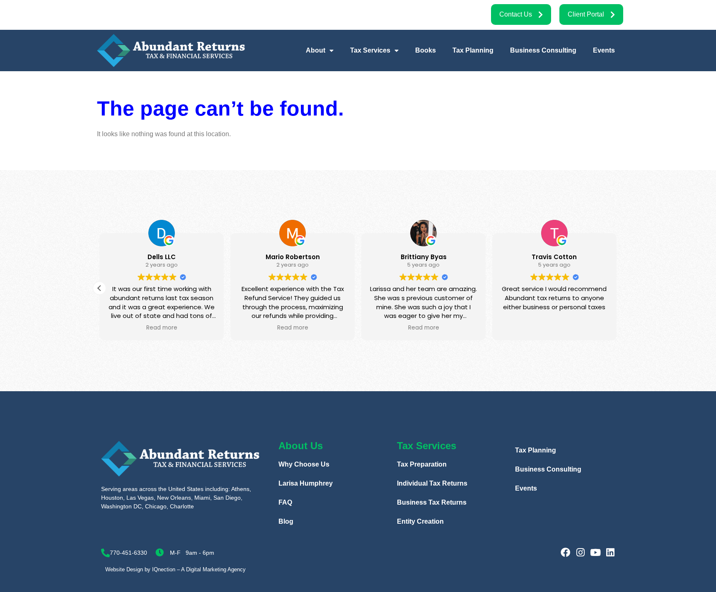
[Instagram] (580, 552)
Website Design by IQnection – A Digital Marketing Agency (175, 569)
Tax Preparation (422, 464)
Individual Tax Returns (432, 483)
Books (425, 50)
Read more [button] (161, 328)
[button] (99, 288)
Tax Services (370, 50)
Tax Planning (472, 50)
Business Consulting (543, 50)
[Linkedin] (610, 552)
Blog (285, 521)
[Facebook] (565, 552)
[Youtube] (595, 552)
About (315, 50)
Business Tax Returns (432, 502)
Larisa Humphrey (305, 483)
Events (604, 50)
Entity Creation (420, 521)
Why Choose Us (303, 464)
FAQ (285, 502)
